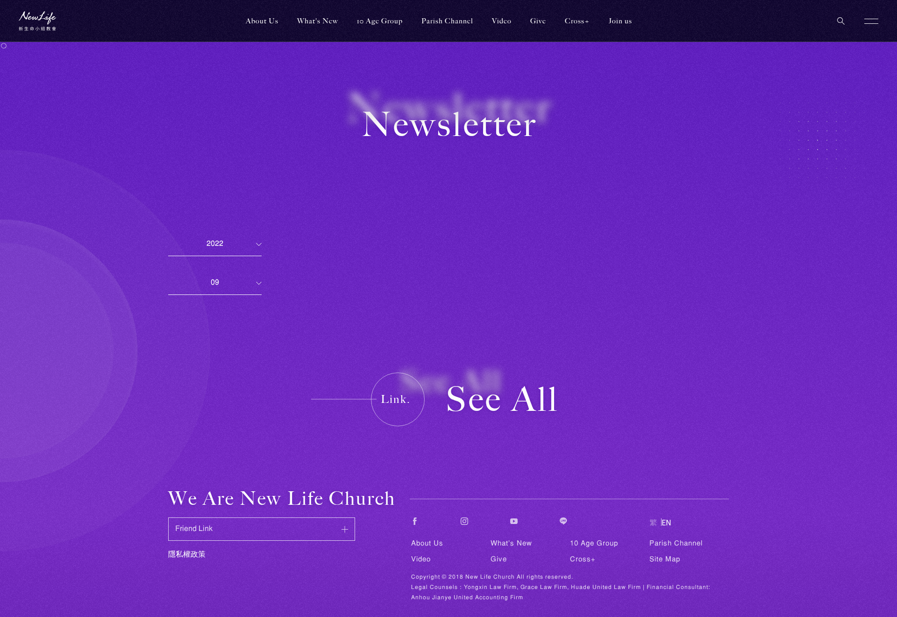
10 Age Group (594, 543)
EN (666, 522)
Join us (620, 21)
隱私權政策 (187, 555)
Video (421, 559)
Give (499, 559)
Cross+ (577, 21)
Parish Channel (447, 21)
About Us (427, 543)
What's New (511, 543)
